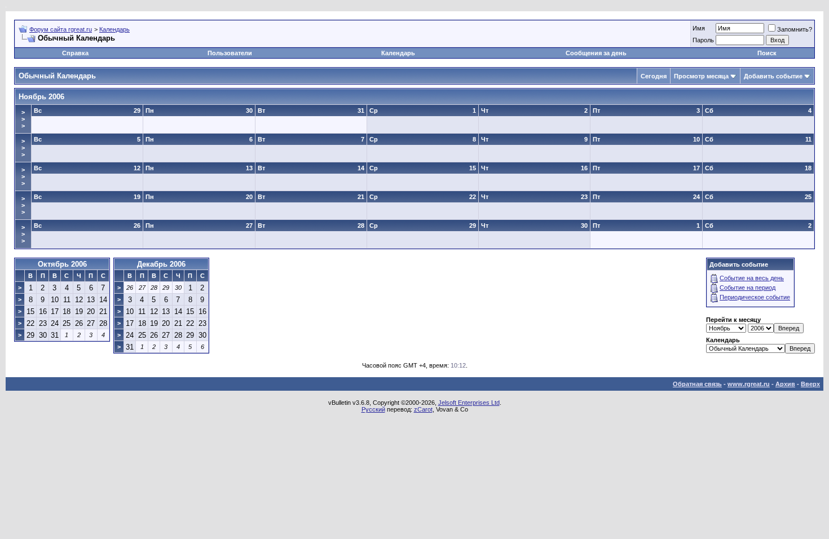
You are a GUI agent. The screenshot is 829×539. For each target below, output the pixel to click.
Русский (373, 409)
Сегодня (654, 76)
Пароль (703, 40)
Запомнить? (794, 29)
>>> (23, 119)
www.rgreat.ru (748, 384)
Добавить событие (773, 76)
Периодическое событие (755, 297)
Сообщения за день (596, 53)
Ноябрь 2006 (41, 96)
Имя (699, 28)
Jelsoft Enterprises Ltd (469, 402)
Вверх (810, 384)
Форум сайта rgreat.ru (60, 29)
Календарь (114, 29)
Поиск (767, 53)
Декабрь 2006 (161, 264)
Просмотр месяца (701, 76)
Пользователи (230, 53)
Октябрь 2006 (62, 264)
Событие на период (747, 287)
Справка (75, 53)
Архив (785, 384)
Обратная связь (697, 384)
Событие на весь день (752, 278)
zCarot (423, 409)
